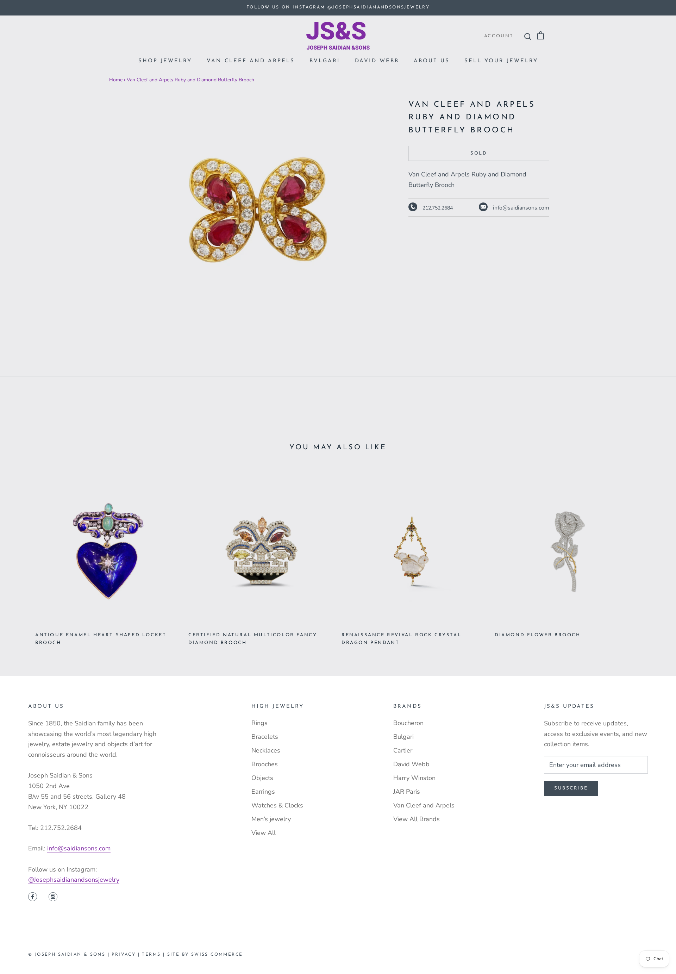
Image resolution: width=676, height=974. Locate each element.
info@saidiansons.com (79, 848)
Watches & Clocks (277, 805)
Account (499, 36)
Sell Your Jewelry (501, 61)
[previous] (22, 555)
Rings (259, 723)
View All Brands (416, 819)
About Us (432, 61)
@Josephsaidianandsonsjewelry (73, 879)
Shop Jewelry (165, 61)
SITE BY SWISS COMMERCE (205, 955)
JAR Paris (406, 791)
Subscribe (571, 788)
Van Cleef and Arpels (251, 61)
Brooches (264, 764)
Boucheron (408, 723)
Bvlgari (324, 61)
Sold (478, 153)
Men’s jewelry (271, 819)
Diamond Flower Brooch (538, 635)
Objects (262, 778)
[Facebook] (32, 897)
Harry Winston (414, 778)
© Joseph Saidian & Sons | (70, 955)
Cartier (402, 750)
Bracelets (264, 736)
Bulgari (403, 736)
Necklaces (265, 750)
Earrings (263, 791)
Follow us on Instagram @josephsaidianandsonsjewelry (338, 7)
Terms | (154, 955)
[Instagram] (53, 897)
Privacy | (127, 955)
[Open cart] (540, 36)
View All (263, 833)
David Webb (377, 61)
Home (116, 79)
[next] (654, 555)
